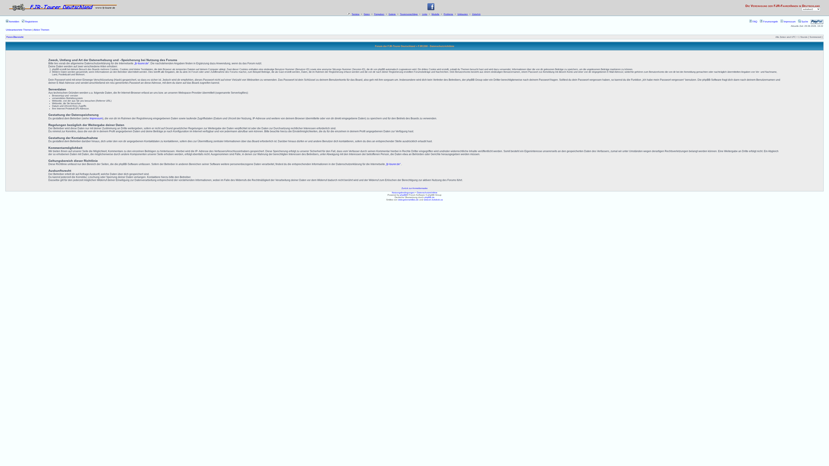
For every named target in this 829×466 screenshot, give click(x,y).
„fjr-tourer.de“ (141, 63)
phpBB (403, 195)
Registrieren (31, 21)
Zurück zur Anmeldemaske (415, 188)
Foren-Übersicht (14, 37)
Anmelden (13, 21)
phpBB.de (429, 197)
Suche (804, 21)
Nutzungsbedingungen (403, 192)
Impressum (789, 21)
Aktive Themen (41, 29)
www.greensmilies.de (408, 199)
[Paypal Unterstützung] (817, 21)
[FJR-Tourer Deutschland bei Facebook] (430, 9)
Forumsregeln (770, 21)
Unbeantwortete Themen (19, 29)
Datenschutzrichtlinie (427, 192)
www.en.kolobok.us (433, 199)
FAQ (754, 21)
